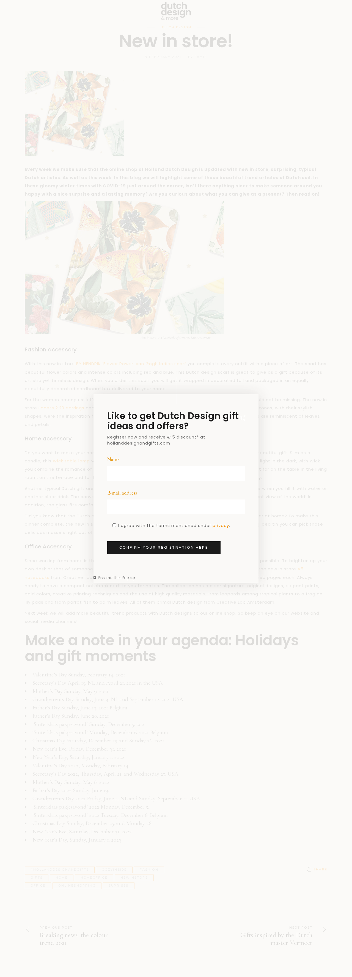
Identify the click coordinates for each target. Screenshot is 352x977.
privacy (221, 525)
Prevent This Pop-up (116, 577)
